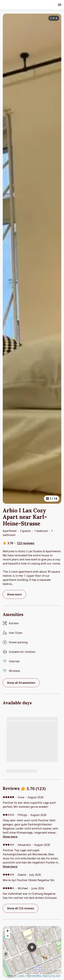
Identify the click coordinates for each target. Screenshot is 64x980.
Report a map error (51, 975)
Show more (10, 836)
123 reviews (25, 543)
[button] (36, 956)
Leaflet (21, 975)
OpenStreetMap (34, 975)
